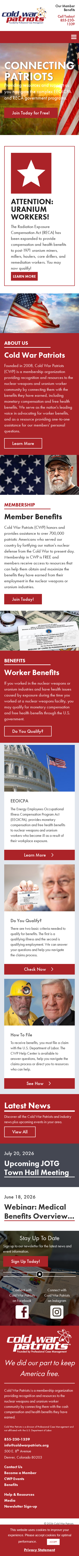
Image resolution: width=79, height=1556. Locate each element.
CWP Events (14, 1478)
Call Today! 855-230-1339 (66, 20)
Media (9, 1500)
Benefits (11, 1484)
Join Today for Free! (31, 113)
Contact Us (13, 1466)
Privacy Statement (39, 1549)
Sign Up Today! (25, 1261)
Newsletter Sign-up (20, 1506)
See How (35, 1083)
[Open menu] (73, 36)
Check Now (35, 969)
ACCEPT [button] (53, 1541)
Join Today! (23, 599)
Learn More (23, 443)
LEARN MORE (24, 276)
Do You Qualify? (28, 731)
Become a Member (20, 1472)
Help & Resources (19, 1494)
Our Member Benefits (65, 7)
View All (20, 1132)
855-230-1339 (17, 1439)
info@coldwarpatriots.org (26, 1445)
